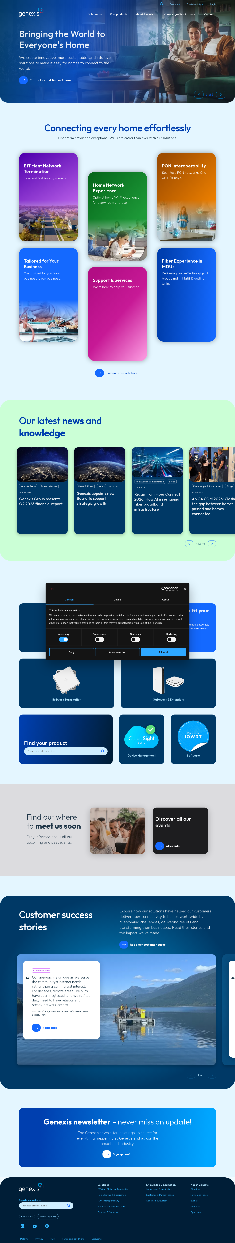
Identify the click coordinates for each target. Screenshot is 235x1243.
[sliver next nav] (220, 95)
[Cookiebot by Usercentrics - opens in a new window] (164, 589)
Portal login (46, 1216)
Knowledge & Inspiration (159, 1189)
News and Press (199, 1194)
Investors (195, 1206)
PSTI (52, 1238)
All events (173, 846)
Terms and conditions (73, 1238)
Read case (50, 1028)
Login (213, 4)
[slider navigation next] (212, 543)
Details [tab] (117, 599)
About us (195, 1189)
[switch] (99, 639)
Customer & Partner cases (160, 1194)
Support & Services (108, 1212)
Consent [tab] (69, 599)
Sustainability (194, 4)
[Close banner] (185, 589)
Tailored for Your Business (112, 1206)
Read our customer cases (147, 944)
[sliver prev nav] (199, 95)
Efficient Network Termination (113, 1189)
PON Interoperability (108, 1200)
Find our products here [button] (121, 373)
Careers (174, 4)
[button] (197, 95)
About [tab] (165, 599)
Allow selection (117, 652)
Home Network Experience (112, 1194)
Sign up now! (121, 1154)
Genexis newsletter (156, 1200)
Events (194, 1200)
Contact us (27, 1216)
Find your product (45, 743)
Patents (24, 1238)
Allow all (163, 652)
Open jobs (196, 1212)
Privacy (39, 1238)
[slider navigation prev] (189, 543)
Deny (71, 652)
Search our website (30, 1200)
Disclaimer (97, 1238)
